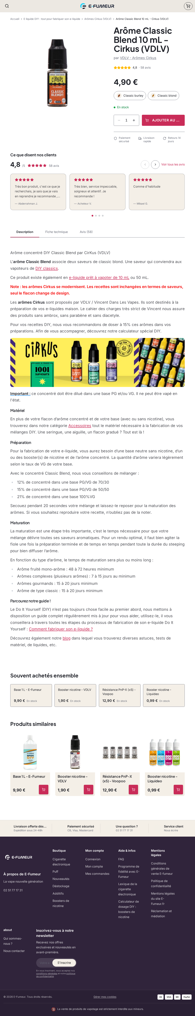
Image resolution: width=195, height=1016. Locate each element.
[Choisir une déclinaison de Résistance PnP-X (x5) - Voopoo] (133, 789)
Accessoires (79, 425)
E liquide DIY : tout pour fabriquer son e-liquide (52, 18)
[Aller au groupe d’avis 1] (92, 216)
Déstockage (61, 886)
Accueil (14, 18)
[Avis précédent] (145, 164)
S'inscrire (64, 963)
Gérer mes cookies (105, 996)
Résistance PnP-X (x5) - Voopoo (117, 778)
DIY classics (46, 268)
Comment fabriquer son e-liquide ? (61, 629)
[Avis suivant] (155, 164)
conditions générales (46, 973)
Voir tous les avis (173, 164)
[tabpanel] (97, 448)
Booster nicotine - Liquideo (162, 778)
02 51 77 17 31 (12, 890)
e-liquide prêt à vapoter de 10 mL (99, 277)
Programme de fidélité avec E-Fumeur (128, 872)
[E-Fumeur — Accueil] (97, 6)
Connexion (92, 859)
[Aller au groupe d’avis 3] (99, 216)
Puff (55, 871)
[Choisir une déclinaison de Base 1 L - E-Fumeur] (43, 789)
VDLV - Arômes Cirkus (138, 58)
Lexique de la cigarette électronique (127, 889)
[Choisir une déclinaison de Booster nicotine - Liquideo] (178, 789)
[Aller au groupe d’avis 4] (103, 216)
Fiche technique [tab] (56, 232)
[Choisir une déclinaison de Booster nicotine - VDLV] (88, 789)
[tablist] (97, 232)
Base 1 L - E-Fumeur (29, 776)
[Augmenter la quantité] (134, 120)
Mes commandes (97, 874)
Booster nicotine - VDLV (73, 778)
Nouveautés (61, 879)
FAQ (121, 859)
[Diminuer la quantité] (119, 120)
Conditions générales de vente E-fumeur (162, 869)
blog (66, 638)
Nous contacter (14, 951)
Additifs (58, 893)
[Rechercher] (7, 6)
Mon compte (94, 866)
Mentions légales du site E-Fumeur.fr (163, 899)
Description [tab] (24, 232)
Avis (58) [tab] (86, 232)
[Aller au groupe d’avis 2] (96, 216)
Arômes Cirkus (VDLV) (97, 18)
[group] (57, 73)
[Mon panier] (188, 6)
